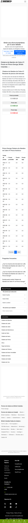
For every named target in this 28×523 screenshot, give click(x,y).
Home (3, 521)
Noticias (14, 521)
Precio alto (18, 158)
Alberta (21, 412)
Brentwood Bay (5, 429)
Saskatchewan (16, 417)
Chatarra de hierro (6, 336)
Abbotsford (14, 426)
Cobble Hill (4, 437)
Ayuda (5, 478)
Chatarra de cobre (6, 326)
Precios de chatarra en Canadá (9, 412)
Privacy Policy (9, 513)
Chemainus (4, 434)
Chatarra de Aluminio (7, 320)
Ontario (3, 417)
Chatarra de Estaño (6, 359)
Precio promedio (11, 158)
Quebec (9, 417)
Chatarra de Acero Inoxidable (9, 352)
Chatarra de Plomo (6, 339)
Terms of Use (17, 513)
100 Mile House (5, 426)
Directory (19, 521)
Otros (3, 343)
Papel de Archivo (6, 346)
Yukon (23, 417)
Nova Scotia (21, 415)
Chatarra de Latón (6, 323)
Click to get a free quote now (19, 52)
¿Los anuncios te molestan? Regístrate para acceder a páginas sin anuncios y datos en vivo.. (14, 397)
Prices (8, 521)
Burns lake (19, 429)
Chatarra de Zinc (6, 362)
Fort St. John (4, 423)
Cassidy (13, 432)
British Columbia (5, 415)
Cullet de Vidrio (5, 333)
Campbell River (5, 432)
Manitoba (13, 415)
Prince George (4, 408)
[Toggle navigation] (25, 1)
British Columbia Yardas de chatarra (10, 421)
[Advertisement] (14, 22)
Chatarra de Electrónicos (8, 330)
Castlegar (19, 432)
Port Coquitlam (13, 423)
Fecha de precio (4, 157)
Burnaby (13, 429)
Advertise (6, 475)
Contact (24, 521)
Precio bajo (23, 158)
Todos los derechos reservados (7, 468)
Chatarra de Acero (6, 355)
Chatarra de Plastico (7, 349)
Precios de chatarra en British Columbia (12, 406)
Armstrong (21, 426)
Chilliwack (11, 434)
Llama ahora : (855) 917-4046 (8, 52)
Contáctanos (7, 472)
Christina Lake (19, 434)
